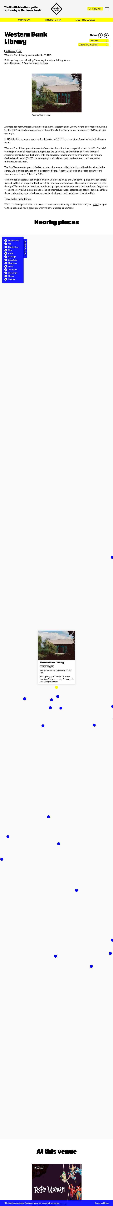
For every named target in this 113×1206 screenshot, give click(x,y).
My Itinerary (95, 9)
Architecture (10, 51)
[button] (56, 687)
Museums (12, 263)
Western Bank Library (52, 662)
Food (10, 253)
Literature (12, 260)
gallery (95, 204)
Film (10, 250)
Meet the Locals (85, 19)
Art (20, 51)
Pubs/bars (12, 273)
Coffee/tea (13, 247)
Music (10, 266)
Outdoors (12, 269)
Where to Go (53, 19)
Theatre (11, 279)
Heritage (12, 256)
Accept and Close (102, 1203)
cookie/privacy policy (50, 1203)
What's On (24, 19)
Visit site (95, 40)
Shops (11, 276)
